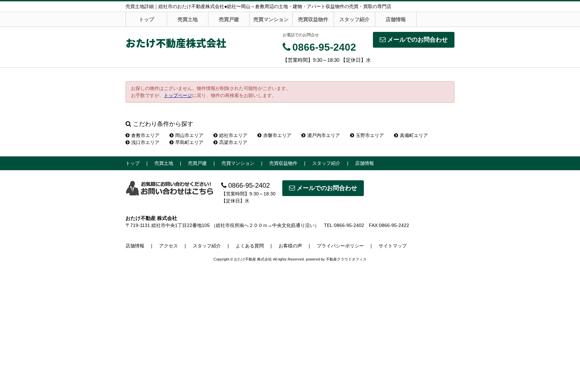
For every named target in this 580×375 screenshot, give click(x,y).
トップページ (178, 95)
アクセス (168, 245)
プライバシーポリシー (340, 245)
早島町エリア (189, 142)
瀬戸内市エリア (323, 135)
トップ (146, 19)
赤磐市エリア (277, 135)
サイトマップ (393, 245)
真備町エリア (414, 135)
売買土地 (188, 19)
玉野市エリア (370, 135)
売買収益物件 (313, 19)
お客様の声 (290, 245)
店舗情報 (396, 19)
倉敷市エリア (145, 135)
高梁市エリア (233, 142)
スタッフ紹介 (354, 19)
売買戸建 (229, 19)
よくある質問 (250, 245)
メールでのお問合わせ (417, 39)
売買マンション (271, 19)
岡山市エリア (189, 135)
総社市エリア (233, 135)
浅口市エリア (145, 142)
